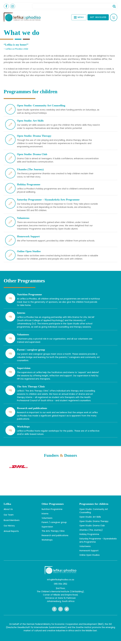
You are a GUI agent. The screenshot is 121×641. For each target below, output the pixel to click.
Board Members (11, 520)
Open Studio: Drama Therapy (93, 521)
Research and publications (55, 535)
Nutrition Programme (52, 509)
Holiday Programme (89, 534)
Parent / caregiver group (54, 522)
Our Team (9, 514)
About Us (8, 509)
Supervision (47, 526)
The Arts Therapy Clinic (53, 531)
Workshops (47, 539)
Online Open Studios (89, 555)
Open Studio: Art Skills (90, 517)
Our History (9, 525)
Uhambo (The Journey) (91, 530)
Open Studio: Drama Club (92, 525)
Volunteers (47, 518)
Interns (45, 513)
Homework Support (89, 550)
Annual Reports (11, 531)
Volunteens (85, 546)
